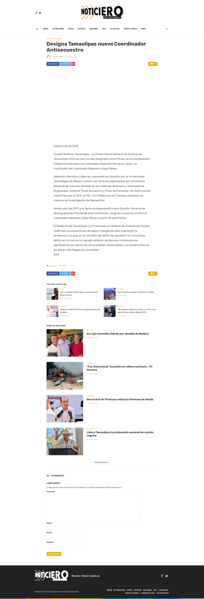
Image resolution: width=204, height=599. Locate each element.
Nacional (94, 29)
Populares (64, 306)
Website (50, 542)
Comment (51, 492)
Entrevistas (163, 593)
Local (71, 29)
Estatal (81, 29)
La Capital (115, 29)
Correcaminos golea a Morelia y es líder (135, 292)
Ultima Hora (58, 29)
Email (49, 533)
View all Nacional (100, 462)
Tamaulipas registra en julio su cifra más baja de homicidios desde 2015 (136, 311)
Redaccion (58, 57)
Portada (58, 38)
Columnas (90, 363)
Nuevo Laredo (130, 29)
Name (49, 523)
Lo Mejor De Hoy (147, 593)
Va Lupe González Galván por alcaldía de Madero (118, 333)
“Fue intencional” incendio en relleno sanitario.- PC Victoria (120, 368)
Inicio (45, 29)
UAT (104, 29)
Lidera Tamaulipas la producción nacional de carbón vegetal (120, 434)
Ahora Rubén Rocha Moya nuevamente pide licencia (79, 293)
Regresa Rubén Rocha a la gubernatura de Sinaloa (80, 311)
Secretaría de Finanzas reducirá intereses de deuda (120, 399)
